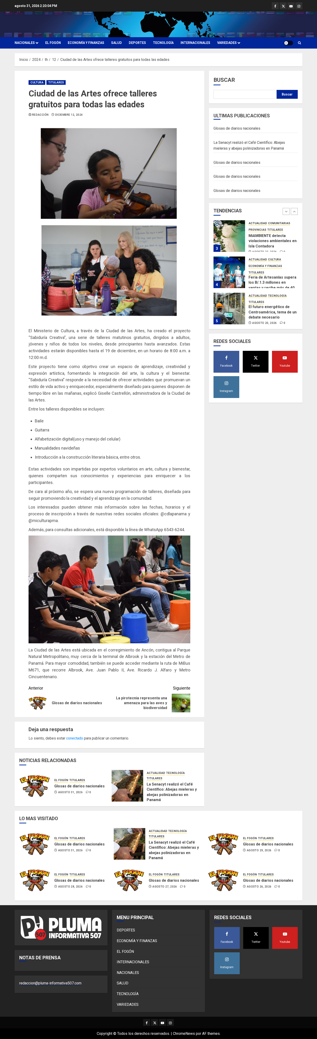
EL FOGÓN (53, 43)
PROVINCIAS (257, 229)
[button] (299, 42)
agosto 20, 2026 (264, 323)
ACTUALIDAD (156, 773)
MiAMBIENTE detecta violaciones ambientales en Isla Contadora (273, 240)
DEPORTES (137, 43)
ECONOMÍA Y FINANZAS (86, 43)
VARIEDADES (227, 43)
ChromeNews (184, 1033)
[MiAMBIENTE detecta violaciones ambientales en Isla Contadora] (229, 236)
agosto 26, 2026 (259, 886)
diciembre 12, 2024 (69, 114)
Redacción (40, 114)
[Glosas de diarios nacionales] (35, 786)
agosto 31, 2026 (70, 792)
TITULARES (56, 82)
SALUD (116, 43)
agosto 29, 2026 (259, 850)
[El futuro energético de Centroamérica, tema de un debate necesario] (229, 308)
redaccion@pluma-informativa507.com (50, 983)
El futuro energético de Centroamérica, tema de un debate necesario (273, 312)
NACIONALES (25, 43)
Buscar (224, 80)
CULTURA (36, 82)
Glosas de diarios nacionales (79, 786)
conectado (74, 738)
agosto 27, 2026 (164, 886)
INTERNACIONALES (195, 43)
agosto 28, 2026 (70, 886)
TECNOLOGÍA (163, 43)
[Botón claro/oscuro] (288, 43)
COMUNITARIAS (279, 223)
